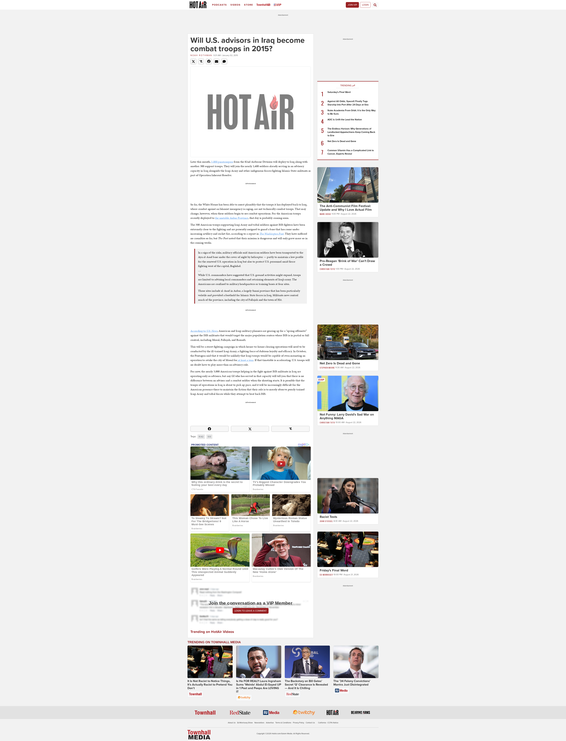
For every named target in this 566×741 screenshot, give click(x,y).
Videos (235, 4)
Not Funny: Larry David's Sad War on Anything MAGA (347, 416)
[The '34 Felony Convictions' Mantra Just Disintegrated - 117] (356, 662)
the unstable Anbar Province (231, 218)
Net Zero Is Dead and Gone (342, 141)
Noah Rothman (201, 55)
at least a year (245, 360)
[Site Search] (375, 5)
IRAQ (201, 436)
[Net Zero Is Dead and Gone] (347, 342)
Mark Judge (325, 213)
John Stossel (326, 521)
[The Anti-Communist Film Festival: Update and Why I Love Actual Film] (347, 184)
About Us (232, 723)
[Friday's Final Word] (347, 549)
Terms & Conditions (283, 723)
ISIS (209, 436)
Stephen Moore (327, 367)
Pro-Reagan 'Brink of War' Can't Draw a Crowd (347, 263)
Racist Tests (328, 517)
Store (248, 4)
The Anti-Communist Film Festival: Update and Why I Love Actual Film (346, 208)
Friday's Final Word (334, 570)
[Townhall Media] (198, 734)
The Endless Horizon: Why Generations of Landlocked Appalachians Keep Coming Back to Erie (351, 132)
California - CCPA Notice (328, 723)
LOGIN (365, 4)
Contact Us (310, 723)
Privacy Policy (298, 723)
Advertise (270, 723)
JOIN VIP (352, 4)
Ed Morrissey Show (245, 723)
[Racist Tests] (347, 495)
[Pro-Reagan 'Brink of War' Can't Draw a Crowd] (347, 239)
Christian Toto (327, 268)
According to (204, 331)
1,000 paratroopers (222, 162)
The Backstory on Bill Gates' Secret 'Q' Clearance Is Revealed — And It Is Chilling (306, 684)
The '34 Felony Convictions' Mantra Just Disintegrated (351, 682)
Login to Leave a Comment (251, 610)
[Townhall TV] (264, 5)
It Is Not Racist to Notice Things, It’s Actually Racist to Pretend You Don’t (209, 684)
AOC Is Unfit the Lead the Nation (345, 119)
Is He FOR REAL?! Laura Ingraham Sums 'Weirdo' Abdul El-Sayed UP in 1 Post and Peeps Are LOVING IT (258, 686)
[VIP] (278, 5)
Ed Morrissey (326, 574)
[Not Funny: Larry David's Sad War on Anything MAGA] (347, 393)
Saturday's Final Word (339, 92)
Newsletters (259, 723)
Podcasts (219, 4)
